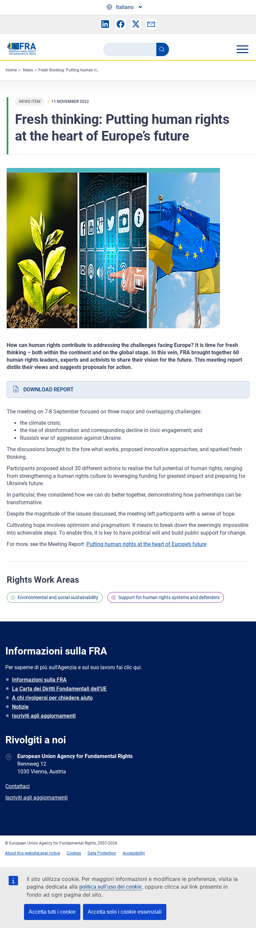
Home (11, 70)
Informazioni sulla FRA (39, 680)
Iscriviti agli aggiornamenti (44, 716)
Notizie (20, 707)
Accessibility (134, 853)
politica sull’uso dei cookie (110, 887)
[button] (105, 24)
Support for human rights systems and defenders (169, 597)
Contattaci (17, 786)
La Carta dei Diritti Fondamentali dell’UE (59, 689)
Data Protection (102, 853)
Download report (48, 389)
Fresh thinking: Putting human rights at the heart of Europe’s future (98, 70)
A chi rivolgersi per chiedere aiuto (52, 698)
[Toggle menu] (242, 49)
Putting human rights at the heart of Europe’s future (146, 544)
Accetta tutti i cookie (52, 912)
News (28, 70)
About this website (21, 853)
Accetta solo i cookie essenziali (125, 912)
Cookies (74, 853)
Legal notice (49, 853)
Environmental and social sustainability (58, 597)
